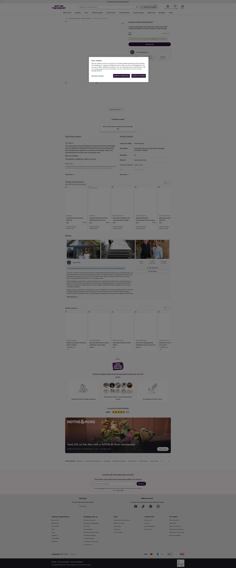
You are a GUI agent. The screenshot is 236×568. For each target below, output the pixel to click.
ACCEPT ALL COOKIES (138, 75)
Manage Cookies (97, 76)
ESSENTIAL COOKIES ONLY (121, 75)
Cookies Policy (98, 69)
